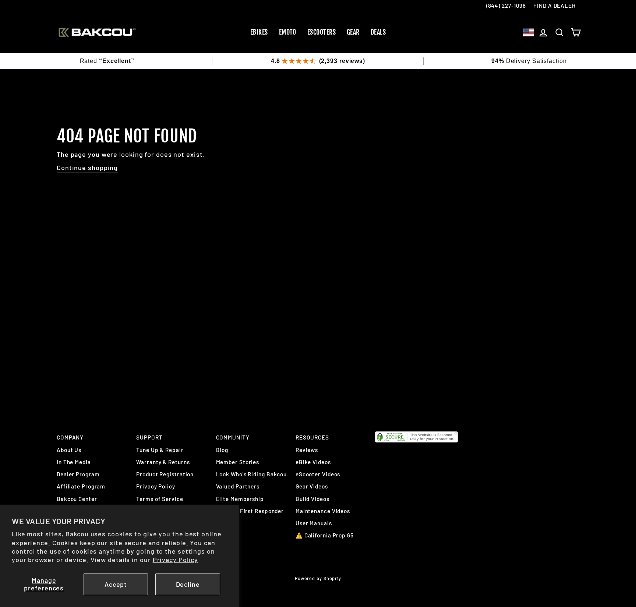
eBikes (259, 32)
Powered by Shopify (318, 578)
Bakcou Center (77, 498)
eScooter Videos (318, 474)
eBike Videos (313, 462)
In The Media (74, 462)
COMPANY (70, 437)
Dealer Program (78, 474)
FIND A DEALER (554, 5)
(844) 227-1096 (506, 5)
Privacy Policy (175, 559)
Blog (222, 450)
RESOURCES (312, 437)
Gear (353, 32)
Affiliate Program (81, 486)
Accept (116, 584)
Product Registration (165, 474)
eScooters (321, 32)
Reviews (307, 450)
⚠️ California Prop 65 (325, 535)
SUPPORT (149, 437)
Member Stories (237, 462)
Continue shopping (87, 167)
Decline (188, 584)
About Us (69, 450)
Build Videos (312, 498)
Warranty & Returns (163, 462)
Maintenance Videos (323, 511)
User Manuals (314, 523)
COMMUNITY (233, 437)
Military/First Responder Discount (250, 515)
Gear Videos (312, 486)
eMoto (287, 32)
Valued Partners (238, 486)
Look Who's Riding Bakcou (251, 474)
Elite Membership (240, 498)
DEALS (378, 32)
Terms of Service (159, 498)
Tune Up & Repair (159, 450)
